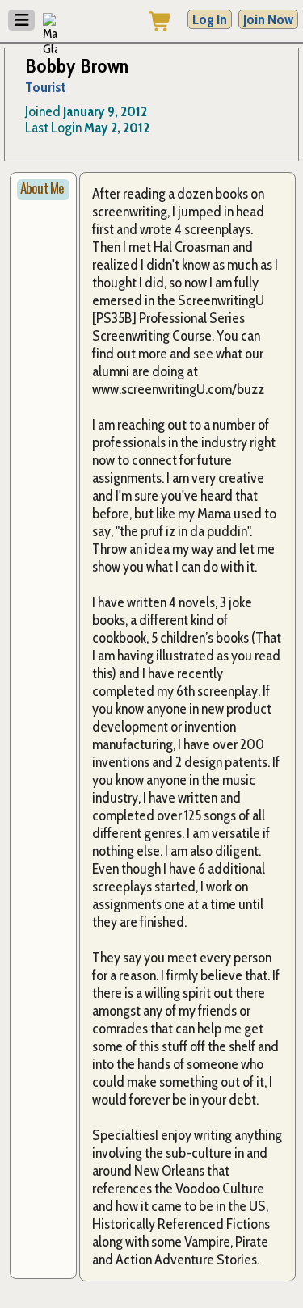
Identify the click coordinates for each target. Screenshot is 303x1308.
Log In (209, 19)
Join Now (268, 19)
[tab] (43, 189)
